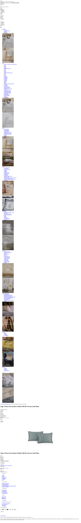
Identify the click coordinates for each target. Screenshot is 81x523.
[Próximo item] (1, 4)
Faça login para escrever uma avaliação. (6, 465)
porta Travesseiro (5, 404)
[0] (1, 27)
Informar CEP (2, 22)
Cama (1, 404)
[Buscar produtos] (1, 7)
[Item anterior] (1, 0)
